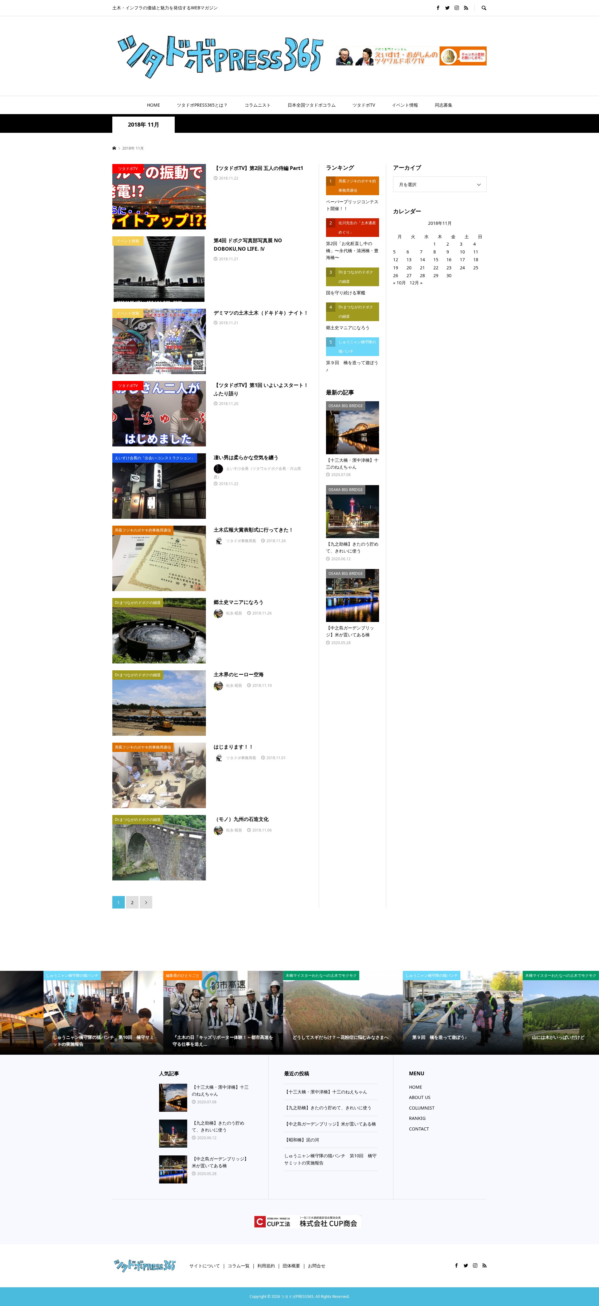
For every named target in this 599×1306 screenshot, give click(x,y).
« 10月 (399, 283)
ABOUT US (420, 1097)
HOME (153, 105)
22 (435, 268)
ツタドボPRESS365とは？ (202, 105)
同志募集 (443, 105)
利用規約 (266, 1266)
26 (395, 275)
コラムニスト (258, 105)
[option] (60, 1013)
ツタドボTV (364, 105)
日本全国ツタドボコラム (312, 105)
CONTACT (419, 1129)
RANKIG (417, 1118)
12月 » (416, 283)
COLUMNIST (422, 1108)
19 (395, 268)
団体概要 (291, 1266)
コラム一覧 (239, 1266)
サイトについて (204, 1266)
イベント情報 (405, 105)
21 (422, 268)
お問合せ (316, 1266)
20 (409, 268)
